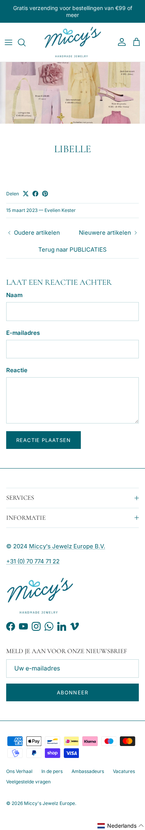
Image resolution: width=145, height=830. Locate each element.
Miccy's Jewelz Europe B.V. (67, 546)
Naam (14, 295)
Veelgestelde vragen (28, 782)
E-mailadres (23, 332)
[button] (121, 826)
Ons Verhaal (19, 771)
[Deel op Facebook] (35, 194)
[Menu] (8, 42)
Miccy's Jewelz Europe (49, 803)
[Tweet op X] (26, 194)
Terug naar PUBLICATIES (72, 249)
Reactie (16, 370)
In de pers (52, 771)
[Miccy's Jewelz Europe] (73, 42)
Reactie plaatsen (43, 440)
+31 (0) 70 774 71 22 (33, 561)
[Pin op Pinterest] (45, 194)
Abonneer (72, 692)
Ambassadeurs (88, 771)
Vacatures (124, 771)
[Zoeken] (25, 42)
